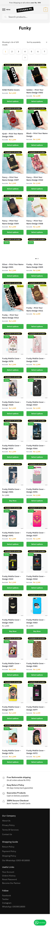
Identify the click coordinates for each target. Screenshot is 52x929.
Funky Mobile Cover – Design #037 (35, 534)
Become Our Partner (11, 883)
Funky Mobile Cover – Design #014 (11, 447)
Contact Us (7, 834)
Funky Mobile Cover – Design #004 (11, 621)
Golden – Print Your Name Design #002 (34, 91)
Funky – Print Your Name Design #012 (10, 316)
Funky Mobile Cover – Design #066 (35, 447)
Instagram (6, 903)
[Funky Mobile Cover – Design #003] (37, 605)
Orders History (8, 875)
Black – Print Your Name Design (37, 134)
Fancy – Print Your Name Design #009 (10, 222)
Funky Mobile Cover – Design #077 (35, 708)
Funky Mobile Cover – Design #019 (35, 403)
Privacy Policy (8, 825)
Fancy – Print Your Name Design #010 (34, 178)
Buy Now (12, 501)
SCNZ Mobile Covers (10, 90)
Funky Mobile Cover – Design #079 (11, 708)
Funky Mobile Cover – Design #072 (35, 752)
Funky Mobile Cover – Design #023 (11, 577)
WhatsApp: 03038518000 (13, 906)
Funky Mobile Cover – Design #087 (11, 665)
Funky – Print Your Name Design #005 (34, 265)
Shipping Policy (9, 856)
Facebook (6, 895)
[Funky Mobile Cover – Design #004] (13, 605)
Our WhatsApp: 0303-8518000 (16, 860)
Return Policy (8, 846)
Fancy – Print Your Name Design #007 (10, 178)
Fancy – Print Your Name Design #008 (34, 222)
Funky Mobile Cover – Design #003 (35, 621)
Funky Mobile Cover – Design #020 (11, 403)
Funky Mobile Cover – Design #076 (11, 752)
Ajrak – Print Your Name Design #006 (12, 135)
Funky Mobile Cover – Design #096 (35, 490)
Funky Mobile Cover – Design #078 (11, 360)
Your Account (8, 872)
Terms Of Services (10, 829)
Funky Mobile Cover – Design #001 (11, 490)
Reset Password (9, 879)
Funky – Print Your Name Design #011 (34, 309)
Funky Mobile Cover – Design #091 (11, 534)
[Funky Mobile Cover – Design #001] (13, 475)
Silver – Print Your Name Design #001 (12, 265)
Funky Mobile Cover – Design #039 (35, 360)
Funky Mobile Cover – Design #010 (35, 577)
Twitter (5, 899)
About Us (6, 820)
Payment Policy (9, 851)
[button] (45, 10)
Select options (12, 101)
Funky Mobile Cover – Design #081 (35, 665)
